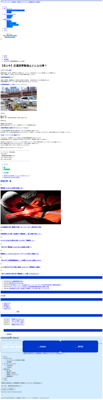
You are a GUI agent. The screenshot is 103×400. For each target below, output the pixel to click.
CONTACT (6, 39)
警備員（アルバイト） (13, 25)
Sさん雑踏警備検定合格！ (17, 281)
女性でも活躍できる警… (18, 321)
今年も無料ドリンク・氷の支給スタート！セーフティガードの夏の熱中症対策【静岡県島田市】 (35, 285)
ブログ (5, 28)
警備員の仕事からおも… (18, 324)
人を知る (9, 18)
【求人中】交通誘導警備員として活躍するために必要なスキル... (21, 260)
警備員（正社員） (11, 23)
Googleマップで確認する (8, 389)
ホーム (5, 7)
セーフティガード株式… (18, 323)
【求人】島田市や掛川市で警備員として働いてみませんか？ (20, 274)
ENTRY (80, 346)
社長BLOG (7, 308)
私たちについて (8, 8)
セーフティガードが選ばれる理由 (16, 10)
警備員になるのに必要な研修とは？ (12, 188)
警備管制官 (10, 27)
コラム (5, 30)
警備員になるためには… (18, 319)
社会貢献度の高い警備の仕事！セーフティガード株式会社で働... (21, 227)
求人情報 (9, 70)
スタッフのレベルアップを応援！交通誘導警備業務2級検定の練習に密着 (29, 286)
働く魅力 (9, 21)
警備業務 (9, 334)
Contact (42, 346)
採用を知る (7, 19)
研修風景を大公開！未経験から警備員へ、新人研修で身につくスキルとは (29, 288)
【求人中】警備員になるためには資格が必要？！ (16, 247)
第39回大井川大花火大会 (16, 283)
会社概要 (9, 12)
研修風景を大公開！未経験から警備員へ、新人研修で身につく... (21, 234)
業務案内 (6, 305)
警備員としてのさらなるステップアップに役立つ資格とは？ (20, 254)
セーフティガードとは (10, 14)
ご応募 (54, 142)
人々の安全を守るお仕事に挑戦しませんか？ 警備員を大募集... (21, 267)
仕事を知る (10, 16)
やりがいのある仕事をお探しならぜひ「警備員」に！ (18, 240)
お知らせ (7, 303)
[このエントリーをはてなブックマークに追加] (4, 168)
